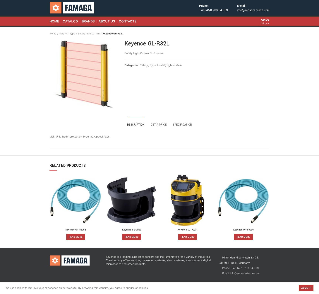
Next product (268, 33)
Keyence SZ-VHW (131, 229)
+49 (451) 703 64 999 (213, 10)
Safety (63, 33)
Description (135, 125)
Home (52, 33)
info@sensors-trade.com (253, 10)
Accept (306, 287)
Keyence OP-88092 (76, 229)
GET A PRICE (159, 125)
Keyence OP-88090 (243, 229)
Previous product (260, 33)
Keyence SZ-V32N (187, 229)
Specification (182, 125)
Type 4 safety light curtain (85, 33)
